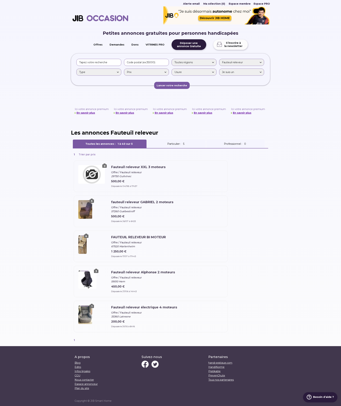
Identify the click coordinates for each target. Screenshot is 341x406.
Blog (77, 362)
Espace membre (240, 3)
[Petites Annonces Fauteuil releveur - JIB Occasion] (100, 28)
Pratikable (214, 371)
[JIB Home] (216, 23)
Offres (97, 44)
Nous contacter (84, 379)
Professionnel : (235, 143)
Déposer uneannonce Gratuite (189, 44)
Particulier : (176, 143)
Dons (135, 44)
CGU (77, 375)
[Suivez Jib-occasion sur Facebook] (145, 364)
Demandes (117, 44)
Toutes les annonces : (109, 143)
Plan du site (82, 388)
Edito (78, 367)
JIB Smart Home (101, 400)
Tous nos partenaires (221, 379)
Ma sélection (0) (214, 3)
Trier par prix (87, 154)
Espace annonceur (86, 384)
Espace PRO (262, 3)
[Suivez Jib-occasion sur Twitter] (155, 364)
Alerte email (191, 3)
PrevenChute (216, 375)
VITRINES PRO (155, 44)
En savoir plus (86, 112)
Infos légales (82, 371)
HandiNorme (216, 367)
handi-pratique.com (220, 362)
